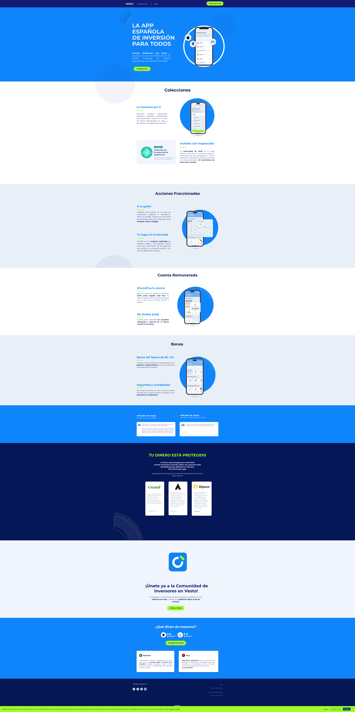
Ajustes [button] (326, 709)
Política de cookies (174, 709)
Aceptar (346, 709)
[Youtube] (145, 689)
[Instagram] (134, 689)
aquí (184, 469)
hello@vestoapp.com (140, 684)
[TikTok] (137, 689)
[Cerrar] (353, 709)
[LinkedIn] (141, 689)
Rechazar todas (335, 709)
